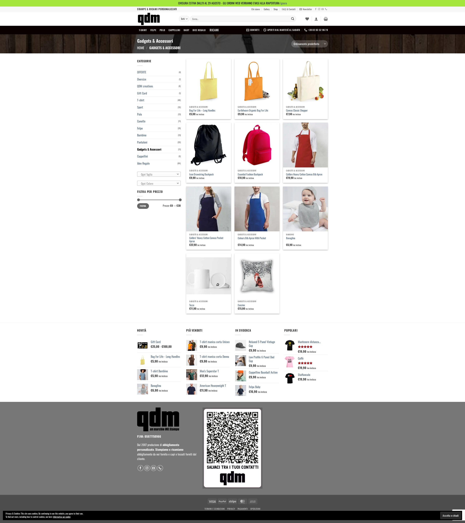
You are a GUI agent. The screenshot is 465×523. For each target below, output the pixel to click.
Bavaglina (290, 238)
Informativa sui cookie (61, 516)
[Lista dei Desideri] (307, 19)
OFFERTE (141, 72)
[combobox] (159, 174)
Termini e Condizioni (215, 508)
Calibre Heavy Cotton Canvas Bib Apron (304, 174)
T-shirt (143, 30)
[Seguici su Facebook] (316, 9)
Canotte (141, 121)
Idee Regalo (199, 30)
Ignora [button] (283, 3)
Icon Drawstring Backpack (201, 174)
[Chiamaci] (326, 9)
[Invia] (293, 19)
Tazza (191, 305)
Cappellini (174, 30)
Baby (186, 30)
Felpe (153, 30)
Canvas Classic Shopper (297, 110)
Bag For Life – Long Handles (202, 110)
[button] (306, 9)
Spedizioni (255, 508)
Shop (276, 9)
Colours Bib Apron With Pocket (252, 238)
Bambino (141, 135)
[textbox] (158, 174)
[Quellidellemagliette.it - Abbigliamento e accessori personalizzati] (155, 19)
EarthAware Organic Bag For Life (253, 110)
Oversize (141, 79)
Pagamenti (243, 508)
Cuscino (241, 305)
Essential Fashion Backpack (250, 174)
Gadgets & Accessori (149, 149)
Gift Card (142, 93)
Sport (140, 107)
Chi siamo (255, 9)
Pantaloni (142, 142)
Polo (162, 30)
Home (140, 47)
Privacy (231, 508)
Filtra (143, 205)
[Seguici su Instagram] (319, 9)
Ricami (214, 30)
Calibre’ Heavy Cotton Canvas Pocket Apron (206, 239)
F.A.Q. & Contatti (289, 9)
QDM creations (145, 86)
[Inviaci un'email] (323, 9)
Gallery (267, 9)
